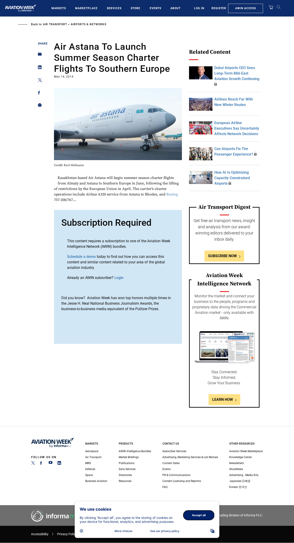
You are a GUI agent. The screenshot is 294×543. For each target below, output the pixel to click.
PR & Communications (176, 475)
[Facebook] (42, 463)
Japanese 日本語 (239, 481)
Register (219, 8)
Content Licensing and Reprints (181, 481)
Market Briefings (129, 457)
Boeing (172, 194)
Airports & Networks (88, 24)
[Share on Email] (38, 55)
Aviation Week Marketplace (246, 451)
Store (135, 8)
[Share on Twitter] (38, 81)
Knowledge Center (240, 457)
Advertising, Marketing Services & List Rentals (190, 457)
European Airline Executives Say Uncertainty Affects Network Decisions (236, 128)
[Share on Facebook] (38, 93)
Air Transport (55, 24)
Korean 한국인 (238, 487)
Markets (58, 8)
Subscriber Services (174, 451)
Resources (125, 481)
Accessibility (39, 534)
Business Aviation (96, 481)
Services (114, 8)
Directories (125, 475)
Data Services (127, 469)
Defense (90, 469)
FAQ (164, 487)
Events (155, 8)
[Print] (38, 106)
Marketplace (86, 8)
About (175, 8)
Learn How (222, 399)
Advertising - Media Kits (243, 475)
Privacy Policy (67, 534)
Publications (126, 463)
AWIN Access (245, 8)
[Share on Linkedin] (38, 68)
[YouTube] (50, 463)
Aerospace (91, 451)
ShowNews (236, 469)
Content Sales (171, 463)
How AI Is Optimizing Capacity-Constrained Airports (232, 178)
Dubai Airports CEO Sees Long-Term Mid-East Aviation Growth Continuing (236, 73)
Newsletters (236, 463)
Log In (199, 8)
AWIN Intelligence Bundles (135, 451)
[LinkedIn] (59, 463)
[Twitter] (33, 463)
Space (89, 475)
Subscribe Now (222, 256)
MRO (88, 463)
